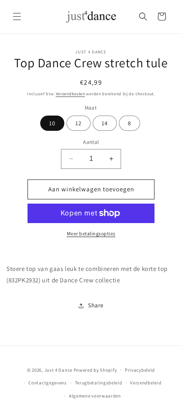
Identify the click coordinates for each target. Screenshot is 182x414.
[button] (17, 16)
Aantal (91, 142)
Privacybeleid (140, 370)
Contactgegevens (47, 383)
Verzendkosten (70, 94)
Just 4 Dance (58, 370)
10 (52, 123)
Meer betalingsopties (91, 233)
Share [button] (96, 305)
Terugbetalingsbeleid (98, 383)
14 (105, 123)
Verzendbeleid (145, 383)
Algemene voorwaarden (95, 396)
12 (78, 123)
